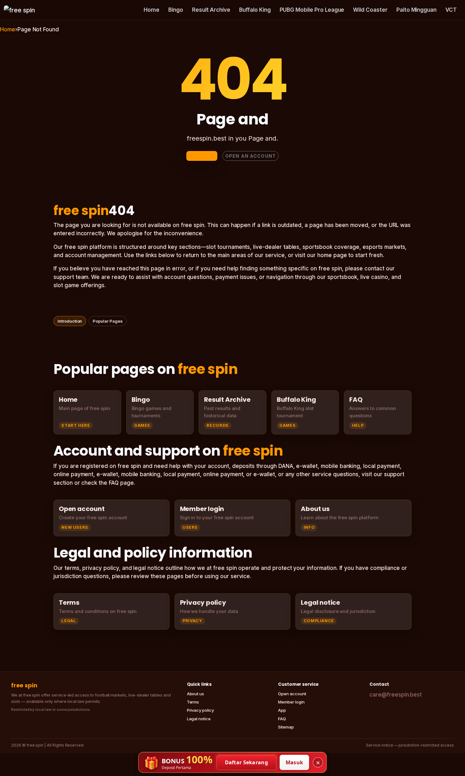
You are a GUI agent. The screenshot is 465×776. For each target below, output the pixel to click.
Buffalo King (254, 10)
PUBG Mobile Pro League (312, 10)
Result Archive (211, 10)
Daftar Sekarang (246, 762)
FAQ (282, 718)
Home (151, 10)
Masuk (294, 762)
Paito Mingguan (416, 10)
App (282, 710)
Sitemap (286, 726)
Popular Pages (107, 321)
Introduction (70, 321)
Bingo (175, 10)
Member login (291, 701)
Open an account (250, 156)
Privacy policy (200, 710)
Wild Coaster (370, 10)
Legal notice (199, 718)
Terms (193, 701)
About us (195, 693)
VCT (451, 10)
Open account (292, 693)
